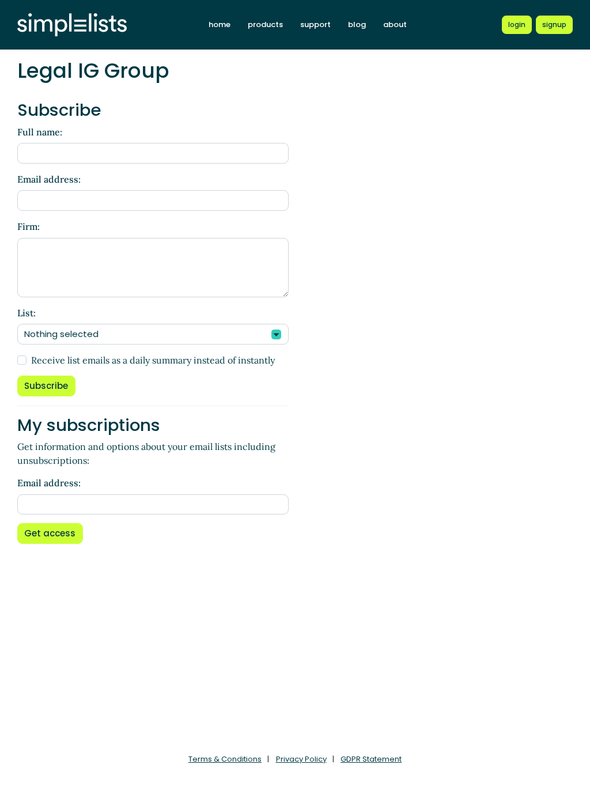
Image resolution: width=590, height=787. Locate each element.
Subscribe (46, 386)
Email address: (49, 179)
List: (26, 313)
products (265, 24)
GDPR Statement (371, 759)
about (395, 24)
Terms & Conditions (225, 759)
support (315, 24)
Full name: (39, 132)
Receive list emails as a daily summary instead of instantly (153, 360)
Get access (49, 533)
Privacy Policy (301, 759)
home (219, 24)
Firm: (28, 226)
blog (357, 24)
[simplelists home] (72, 25)
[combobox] (153, 334)
